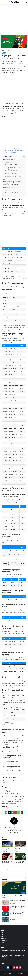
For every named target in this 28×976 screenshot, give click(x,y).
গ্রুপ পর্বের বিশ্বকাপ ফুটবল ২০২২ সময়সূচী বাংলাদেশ (12, 162)
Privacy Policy (4, 940)
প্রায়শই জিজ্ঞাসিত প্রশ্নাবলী (8, 187)
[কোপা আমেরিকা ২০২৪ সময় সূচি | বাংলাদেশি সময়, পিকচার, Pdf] (20, 856)
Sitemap (2, 942)
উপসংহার (5, 195)
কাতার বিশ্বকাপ (16, 806)
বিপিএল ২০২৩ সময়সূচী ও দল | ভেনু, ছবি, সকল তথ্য (14, 148)
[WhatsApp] (18, 812)
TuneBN (22, 973)
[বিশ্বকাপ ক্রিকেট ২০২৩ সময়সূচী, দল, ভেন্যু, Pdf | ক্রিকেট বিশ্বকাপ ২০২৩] (20, 844)
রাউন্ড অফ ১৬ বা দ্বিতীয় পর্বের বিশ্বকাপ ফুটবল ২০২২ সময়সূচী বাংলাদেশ (13, 165)
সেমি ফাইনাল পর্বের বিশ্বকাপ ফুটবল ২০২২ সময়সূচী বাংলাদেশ (13, 171)
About (2, 932)
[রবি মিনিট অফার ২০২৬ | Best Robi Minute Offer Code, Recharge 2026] (5, 908)
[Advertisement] (14, 19)
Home (4, 50)
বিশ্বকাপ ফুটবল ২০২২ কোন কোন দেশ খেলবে (11, 186)
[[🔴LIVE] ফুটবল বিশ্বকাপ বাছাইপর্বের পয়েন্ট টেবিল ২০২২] (7, 844)
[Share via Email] (22, 812)
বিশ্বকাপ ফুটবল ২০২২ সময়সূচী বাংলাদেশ (10, 159)
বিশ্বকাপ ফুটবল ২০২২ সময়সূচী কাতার (10, 183)
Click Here (13, 723)
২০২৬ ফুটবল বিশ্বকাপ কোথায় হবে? (12, 192)
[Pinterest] (15, 812)
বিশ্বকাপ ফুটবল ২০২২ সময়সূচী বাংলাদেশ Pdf (11, 184)
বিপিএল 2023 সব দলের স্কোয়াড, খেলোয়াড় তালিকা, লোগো (15, 150)
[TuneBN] (14, 2)
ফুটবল (20, 806)
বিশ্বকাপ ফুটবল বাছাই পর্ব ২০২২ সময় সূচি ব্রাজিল (12, 181)
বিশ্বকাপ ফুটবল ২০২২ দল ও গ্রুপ (9, 158)
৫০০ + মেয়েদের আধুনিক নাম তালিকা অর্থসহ (16, 917)
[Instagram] (17, 832)
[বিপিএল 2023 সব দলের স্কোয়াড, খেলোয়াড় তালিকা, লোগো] (7, 856)
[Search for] (26, 2)
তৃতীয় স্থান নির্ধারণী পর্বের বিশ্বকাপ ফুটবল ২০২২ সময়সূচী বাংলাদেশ (14, 174)
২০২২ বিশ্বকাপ (10, 806)
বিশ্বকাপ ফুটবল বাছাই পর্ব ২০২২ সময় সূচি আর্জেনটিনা (12, 179)
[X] (9, 812)
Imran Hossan (5, 58)
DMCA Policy (3, 938)
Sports (8, 50)
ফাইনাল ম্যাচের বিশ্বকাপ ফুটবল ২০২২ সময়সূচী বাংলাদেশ (14, 177)
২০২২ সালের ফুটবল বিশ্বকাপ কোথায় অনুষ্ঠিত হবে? (13, 190)
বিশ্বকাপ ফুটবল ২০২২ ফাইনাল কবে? (12, 193)
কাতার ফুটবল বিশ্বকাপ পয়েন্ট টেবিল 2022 (12, 152)
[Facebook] (6, 812)
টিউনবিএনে (16, 799)
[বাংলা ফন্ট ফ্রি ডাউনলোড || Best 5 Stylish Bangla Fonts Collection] (5, 913)
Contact (2, 936)
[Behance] (16, 832)
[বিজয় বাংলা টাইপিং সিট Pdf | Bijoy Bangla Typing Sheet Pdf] (5, 902)
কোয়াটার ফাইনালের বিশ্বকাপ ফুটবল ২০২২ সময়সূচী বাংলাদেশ (13, 168)
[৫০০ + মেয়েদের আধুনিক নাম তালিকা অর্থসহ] (5, 919)
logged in (9, 872)
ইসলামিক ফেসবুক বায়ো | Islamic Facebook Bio (12, 895)
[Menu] (1, 2)
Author (2, 934)
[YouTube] (14, 832)
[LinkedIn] (12, 812)
